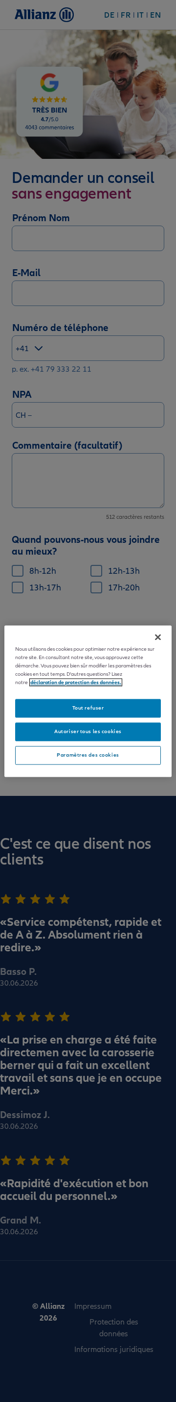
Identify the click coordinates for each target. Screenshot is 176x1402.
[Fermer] (158, 637)
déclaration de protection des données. (75, 682)
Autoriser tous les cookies (88, 731)
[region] (88, 701)
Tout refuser (88, 708)
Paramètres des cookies (88, 755)
